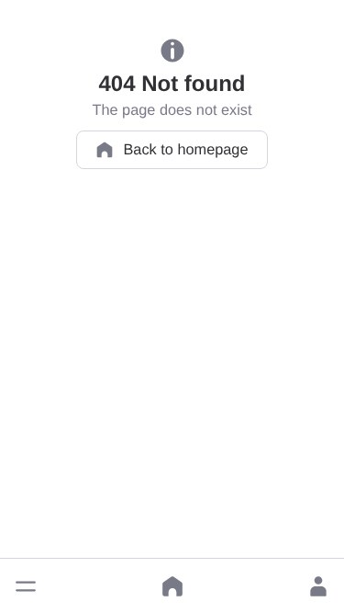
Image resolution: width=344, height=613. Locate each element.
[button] (26, 586)
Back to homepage (185, 150)
